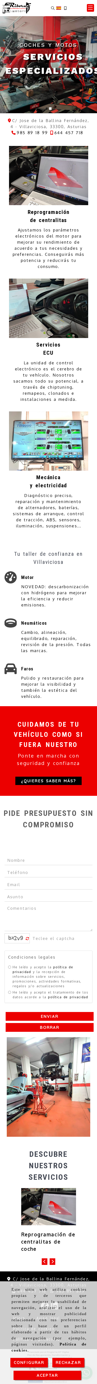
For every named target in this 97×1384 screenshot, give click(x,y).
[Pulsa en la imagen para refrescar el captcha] (16, 938)
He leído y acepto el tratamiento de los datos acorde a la (50, 994)
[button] (90, 8)
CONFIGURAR (29, 1362)
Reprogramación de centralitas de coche (48, 1241)
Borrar (50, 1027)
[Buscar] (52, 8)
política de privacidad (68, 997)
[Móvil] (65, 8)
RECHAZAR (68, 1362)
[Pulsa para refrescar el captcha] (27, 938)
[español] (58, 7)
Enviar (49, 1016)
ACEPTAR (47, 1375)
